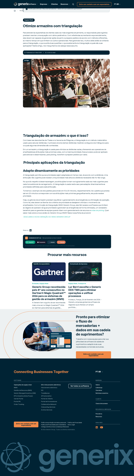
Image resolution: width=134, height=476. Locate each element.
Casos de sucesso (102, 403)
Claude (62, 242)
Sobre (98, 385)
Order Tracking (19, 404)
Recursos (22, 10)
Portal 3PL (17, 401)
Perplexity (42, 242)
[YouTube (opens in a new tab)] (101, 427)
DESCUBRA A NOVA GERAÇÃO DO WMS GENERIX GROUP (46, 217)
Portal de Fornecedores (49, 401)
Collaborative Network (48, 404)
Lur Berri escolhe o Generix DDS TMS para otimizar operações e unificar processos (84, 291)
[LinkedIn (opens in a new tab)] (30, 230)
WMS (15, 387)
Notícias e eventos (102, 393)
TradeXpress (45, 393)
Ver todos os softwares (79, 386)
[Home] (15, 10)
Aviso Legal (71, 425)
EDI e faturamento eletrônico (51, 385)
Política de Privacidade (75, 422)
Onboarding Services (48, 407)
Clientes (54, 4)
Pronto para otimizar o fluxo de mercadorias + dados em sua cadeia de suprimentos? (55, 9)
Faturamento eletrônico (49, 387)
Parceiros (99, 414)
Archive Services (46, 410)
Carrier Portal (18, 399)
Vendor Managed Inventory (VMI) (25, 393)
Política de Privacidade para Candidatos (53, 425)
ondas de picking (97, 210)
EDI (42, 390)
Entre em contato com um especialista (94, 4)
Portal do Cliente (47, 399)
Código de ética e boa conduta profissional (55, 427)
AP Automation (46, 396)
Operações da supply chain (23, 385)
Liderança (99, 387)
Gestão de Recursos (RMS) (23, 390)
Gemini (53, 242)
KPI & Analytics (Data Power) (23, 396)
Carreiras (99, 390)
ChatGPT (31, 242)
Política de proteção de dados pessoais (53, 422)
